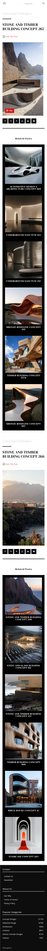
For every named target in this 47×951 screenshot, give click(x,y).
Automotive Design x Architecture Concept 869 (23, 187)
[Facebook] (5, 120)
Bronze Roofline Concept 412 (23, 328)
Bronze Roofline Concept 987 (23, 425)
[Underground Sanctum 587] (23, 259)
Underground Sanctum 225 (23, 235)
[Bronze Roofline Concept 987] (23, 402)
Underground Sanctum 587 (23, 281)
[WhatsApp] (22, 120)
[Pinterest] (16, 120)
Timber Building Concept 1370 (23, 376)
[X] (10, 120)
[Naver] (33, 120)
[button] (10, 36)
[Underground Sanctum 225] (23, 213)
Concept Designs (17, 13)
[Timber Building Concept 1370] (23, 354)
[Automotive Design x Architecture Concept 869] (23, 165)
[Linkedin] (28, 120)
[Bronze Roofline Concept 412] (23, 305)
